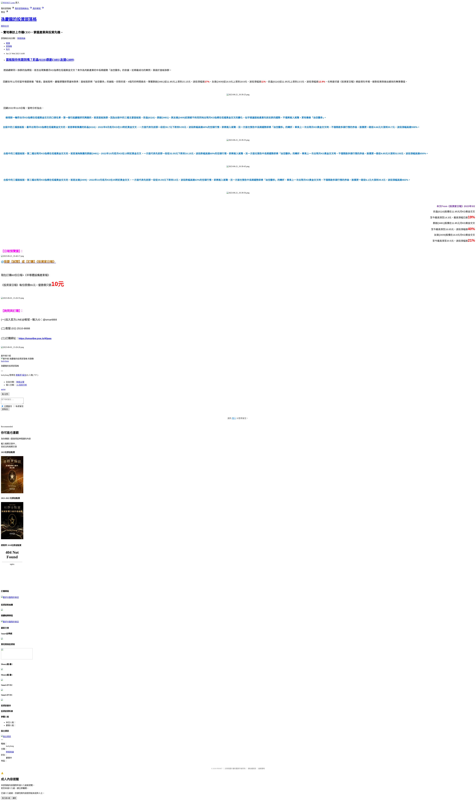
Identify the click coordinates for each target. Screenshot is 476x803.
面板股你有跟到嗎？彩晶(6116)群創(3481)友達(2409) (40, 59)
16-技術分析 (21, 385)
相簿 (8, 43)
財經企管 (20, 382)
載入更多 (5, 394)
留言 (24, 375)
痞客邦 (19, 375)
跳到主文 (5, 26)
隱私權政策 (252, 768)
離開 (14, 798)
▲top (3, 389)
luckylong (5, 361)
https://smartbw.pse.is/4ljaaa (35, 338)
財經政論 (21, 38)
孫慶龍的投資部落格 (19, 19)
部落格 (9, 46)
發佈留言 (5, 409)
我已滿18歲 (6, 798)
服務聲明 (261, 768)
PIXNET (219, 768)
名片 (8, 49)
